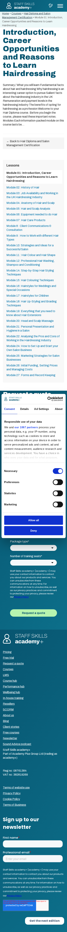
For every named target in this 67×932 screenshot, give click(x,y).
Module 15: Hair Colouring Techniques (30, 280)
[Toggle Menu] (60, 6)
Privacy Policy (12, 793)
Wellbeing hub (11, 692)
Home (5, 13)
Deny (33, 530)
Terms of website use (16, 787)
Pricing (7, 652)
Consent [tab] (9, 408)
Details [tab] (24, 408)
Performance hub (13, 686)
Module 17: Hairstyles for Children (27, 295)
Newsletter (10, 738)
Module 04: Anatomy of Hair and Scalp (30, 202)
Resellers (9, 703)
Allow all (33, 520)
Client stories (11, 726)
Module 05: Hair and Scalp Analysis (28, 208)
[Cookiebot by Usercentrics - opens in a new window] (48, 399)
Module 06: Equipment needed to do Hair (31, 214)
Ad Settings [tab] (41, 408)
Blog (6, 721)
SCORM (8, 709)
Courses (16, 13)
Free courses (11, 732)
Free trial (8, 657)
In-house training (13, 698)
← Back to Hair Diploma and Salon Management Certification (27, 143)
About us (8, 715)
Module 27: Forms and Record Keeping (30, 375)
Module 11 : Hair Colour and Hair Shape (30, 255)
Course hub (10, 680)
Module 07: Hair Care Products (25, 220)
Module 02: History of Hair (22, 187)
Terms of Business (14, 804)
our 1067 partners (26, 427)
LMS (6, 675)
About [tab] (59, 408)
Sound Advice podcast (17, 744)
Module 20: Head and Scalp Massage (30, 320)
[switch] (58, 482)
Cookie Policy (11, 799)
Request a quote (13, 663)
